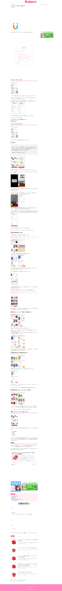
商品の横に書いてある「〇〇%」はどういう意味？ (24, 59)
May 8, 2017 (24, 152)
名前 (12, 525)
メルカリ (13, 507)
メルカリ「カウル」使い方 (21, 51)
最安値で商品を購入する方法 (22, 54)
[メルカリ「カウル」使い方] (25, 503)
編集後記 (18, 63)
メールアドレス (13, 528)
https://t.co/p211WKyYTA (15, 150)
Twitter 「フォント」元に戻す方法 (18, 581)
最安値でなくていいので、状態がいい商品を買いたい (25, 56)
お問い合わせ (36, 586)
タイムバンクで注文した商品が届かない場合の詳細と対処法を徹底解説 (21, 409)
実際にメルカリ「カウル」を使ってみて (22, 61)
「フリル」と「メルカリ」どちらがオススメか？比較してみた (27, 547)
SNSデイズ (31, 588)
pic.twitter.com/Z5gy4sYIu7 (24, 150)
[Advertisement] (24, 15)
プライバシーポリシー (31, 586)
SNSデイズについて (26, 586)
